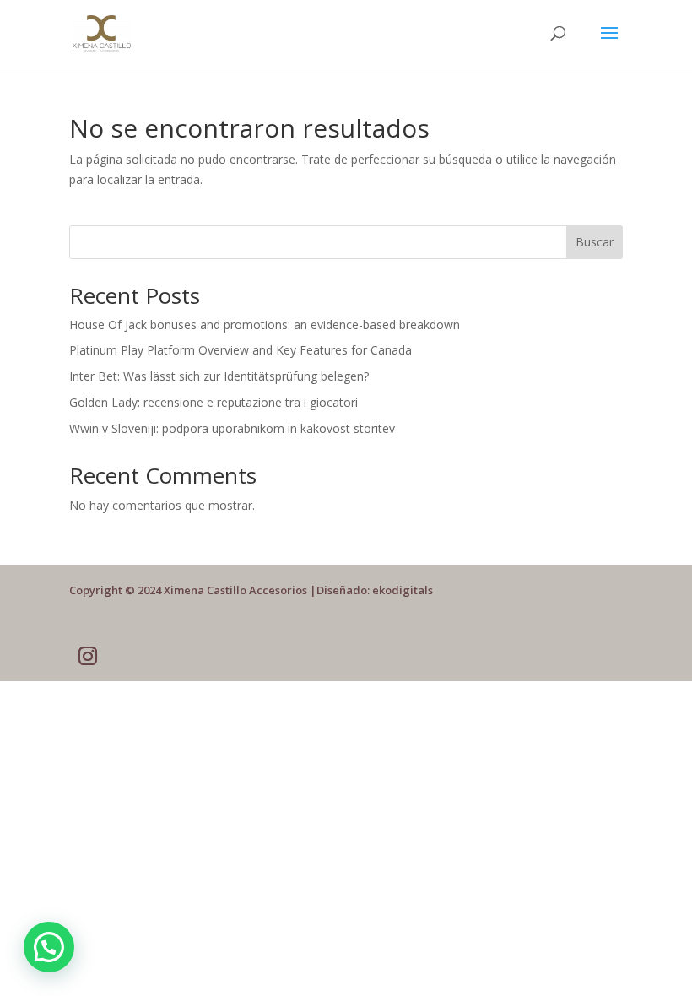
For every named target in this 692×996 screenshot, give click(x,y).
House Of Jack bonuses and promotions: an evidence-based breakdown (264, 325)
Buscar (595, 242)
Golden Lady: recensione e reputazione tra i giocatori (213, 402)
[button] (49, 947)
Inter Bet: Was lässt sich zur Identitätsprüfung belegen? (219, 376)
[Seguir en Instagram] (87, 655)
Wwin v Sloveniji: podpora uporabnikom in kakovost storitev (232, 428)
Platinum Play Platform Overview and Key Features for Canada (240, 350)
